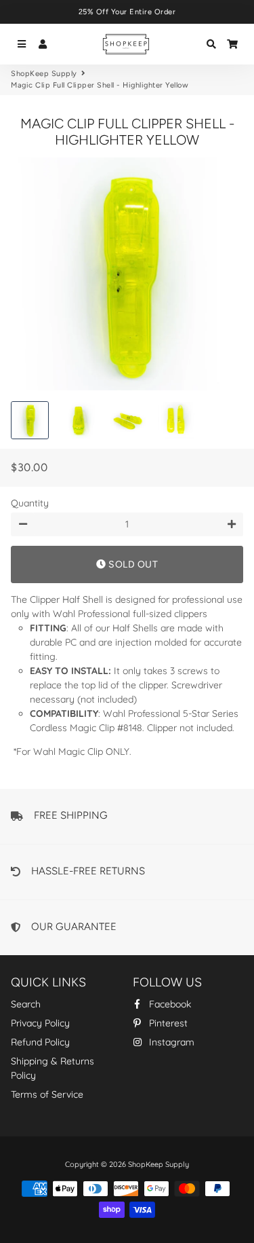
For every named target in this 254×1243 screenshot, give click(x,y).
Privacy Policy (40, 1023)
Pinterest (167, 1023)
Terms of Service (47, 1094)
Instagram (170, 1042)
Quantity (30, 503)
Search (26, 1004)
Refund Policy (40, 1042)
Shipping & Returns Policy (52, 1068)
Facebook (168, 1004)
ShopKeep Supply (44, 73)
